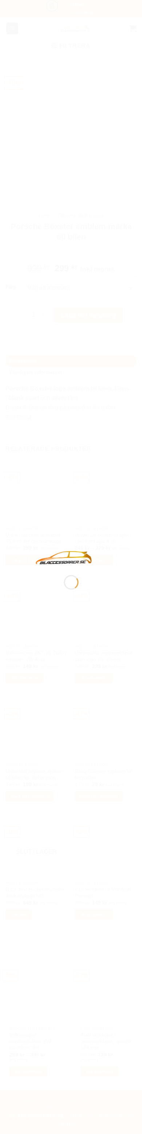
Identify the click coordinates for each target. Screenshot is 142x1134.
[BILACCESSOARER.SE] (64, 557)
